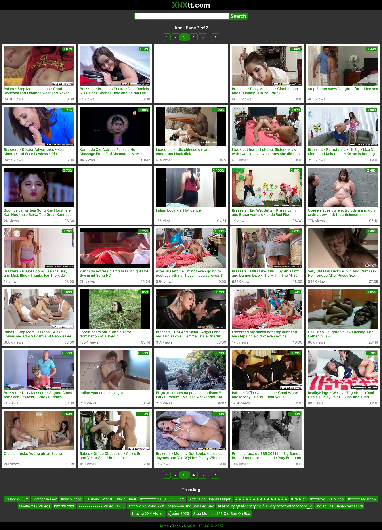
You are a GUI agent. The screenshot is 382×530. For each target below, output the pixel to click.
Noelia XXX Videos (34, 506)
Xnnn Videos (71, 499)
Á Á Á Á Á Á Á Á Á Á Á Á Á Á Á (261, 499)
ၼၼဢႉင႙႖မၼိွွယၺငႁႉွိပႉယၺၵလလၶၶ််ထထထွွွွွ (265, 506)
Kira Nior (298, 499)
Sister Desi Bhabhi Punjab (210, 499)
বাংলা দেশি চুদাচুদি (64, 506)
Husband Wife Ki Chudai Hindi (111, 499)
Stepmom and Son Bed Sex (191, 506)
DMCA (189, 526)
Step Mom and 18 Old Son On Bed (221, 513)
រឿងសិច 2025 (178, 513)
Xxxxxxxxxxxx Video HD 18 (101, 506)
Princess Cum (17, 499)
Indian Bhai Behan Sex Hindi (339, 506)
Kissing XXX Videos (148, 513)
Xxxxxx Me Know (362, 499)
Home (164, 526)
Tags (176, 526)
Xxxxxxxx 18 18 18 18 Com (162, 499)
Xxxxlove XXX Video (327, 499)
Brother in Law (44, 499)
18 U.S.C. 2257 (211, 526)
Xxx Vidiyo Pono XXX (146, 506)
